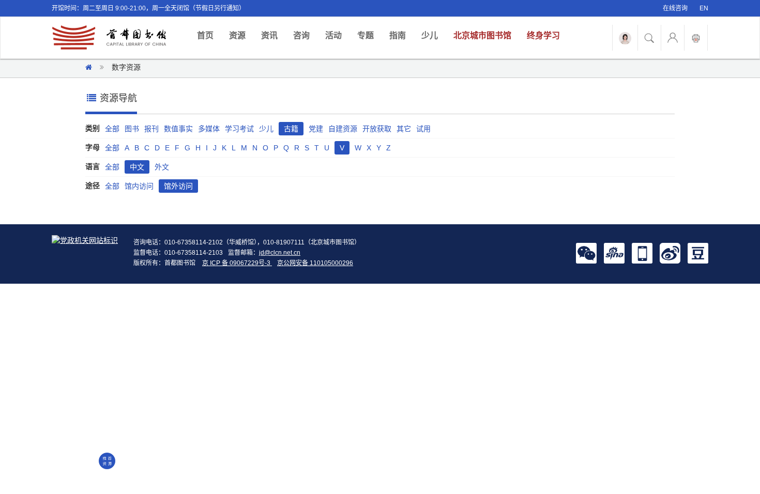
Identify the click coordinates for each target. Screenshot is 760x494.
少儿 (429, 35)
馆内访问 (139, 186)
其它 (404, 129)
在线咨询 (675, 8)
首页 (209, 35)
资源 (237, 35)
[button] (586, 253)
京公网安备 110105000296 (315, 263)
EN (704, 8)
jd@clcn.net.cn (279, 252)
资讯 (269, 35)
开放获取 (376, 129)
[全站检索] (649, 38)
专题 (365, 35)
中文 (137, 167)
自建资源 (342, 129)
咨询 (301, 35)
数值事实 (178, 129)
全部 (112, 129)
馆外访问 (178, 186)
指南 (397, 35)
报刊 (151, 129)
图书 (132, 129)
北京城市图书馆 (482, 35)
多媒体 (209, 129)
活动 (333, 35)
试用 (423, 129)
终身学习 (543, 35)
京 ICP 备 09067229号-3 (237, 263)
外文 (162, 167)
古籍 (291, 129)
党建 (316, 129)
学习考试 (239, 129)
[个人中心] (672, 38)
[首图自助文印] (696, 38)
